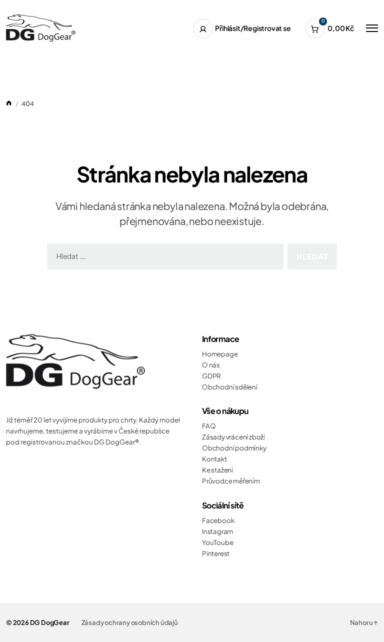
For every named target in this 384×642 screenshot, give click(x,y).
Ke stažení (217, 470)
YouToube (217, 542)
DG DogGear (50, 622)
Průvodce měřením (231, 480)
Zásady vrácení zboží (233, 436)
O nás (211, 364)
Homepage (220, 354)
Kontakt (214, 458)
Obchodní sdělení (230, 386)
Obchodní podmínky (234, 448)
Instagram (217, 531)
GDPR (211, 376)
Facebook (218, 520)
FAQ (209, 426)
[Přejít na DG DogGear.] (9, 104)
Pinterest (216, 553)
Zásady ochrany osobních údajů (130, 622)
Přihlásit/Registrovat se (252, 28)
